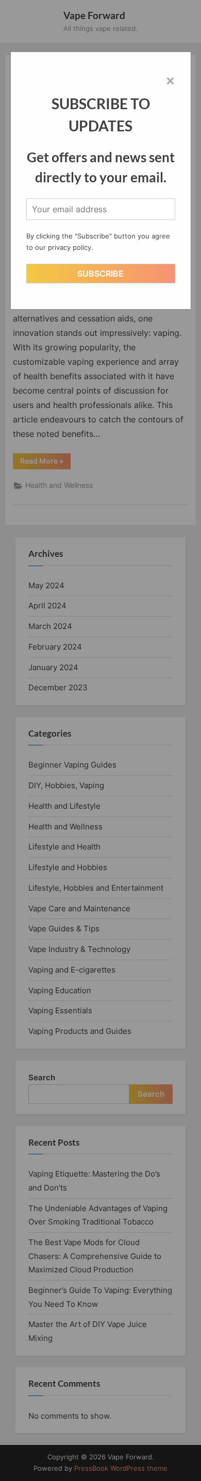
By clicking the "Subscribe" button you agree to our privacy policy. (98, 242)
